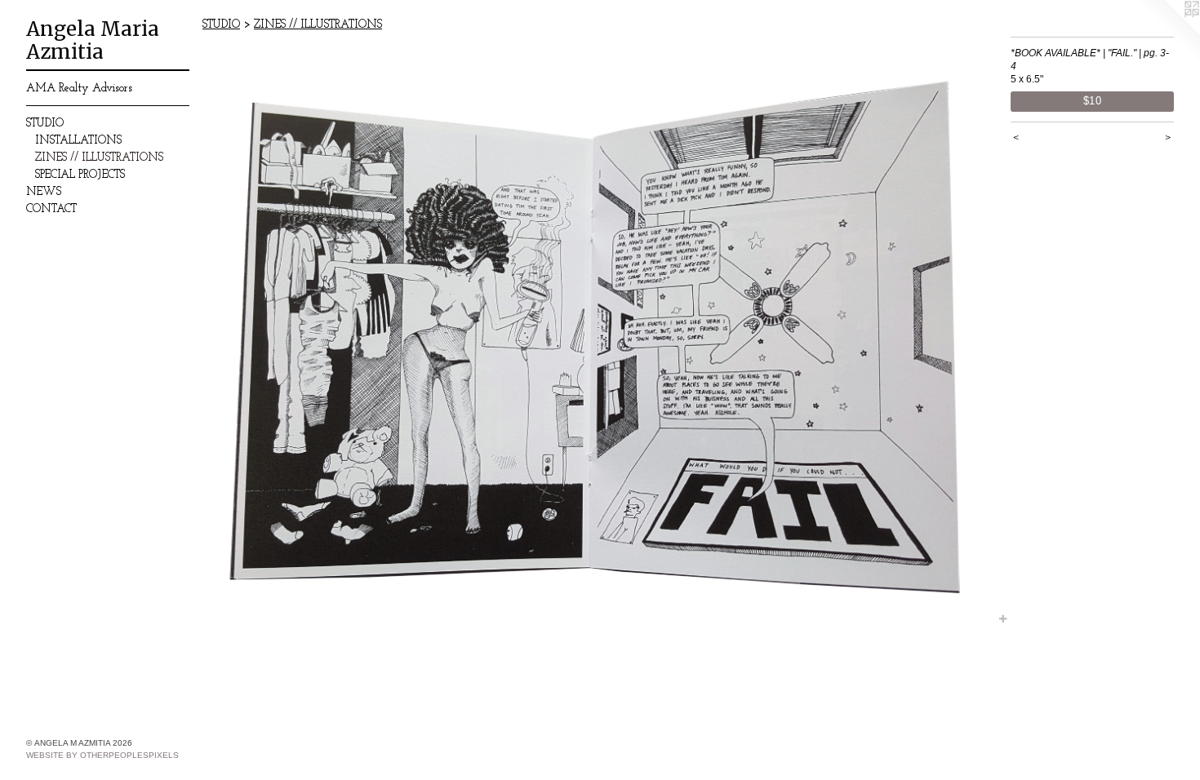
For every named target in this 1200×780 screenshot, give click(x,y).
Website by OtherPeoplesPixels (102, 755)
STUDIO (45, 123)
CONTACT (51, 209)
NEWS (43, 192)
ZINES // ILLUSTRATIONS (99, 158)
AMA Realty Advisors (79, 88)
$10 (1092, 101)
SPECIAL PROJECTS (80, 175)
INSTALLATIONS (78, 141)
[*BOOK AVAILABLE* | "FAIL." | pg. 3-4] (598, 332)
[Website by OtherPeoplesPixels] (1167, 32)
